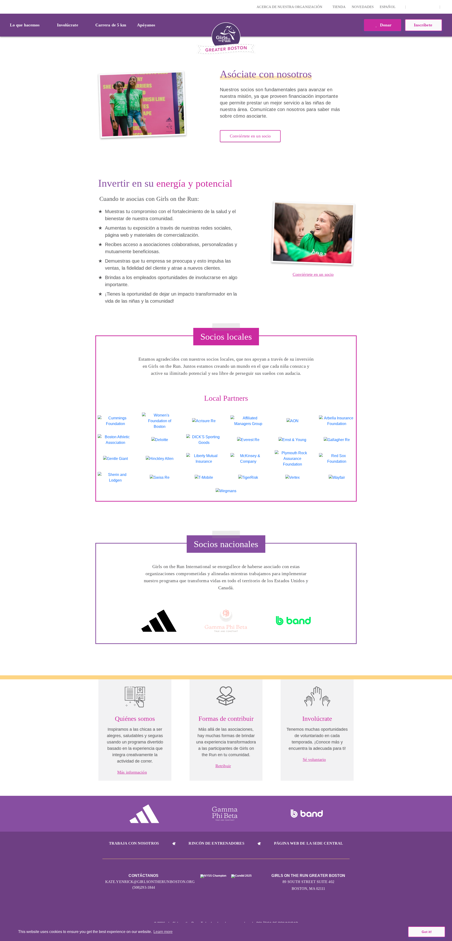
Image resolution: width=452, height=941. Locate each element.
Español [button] (388, 7)
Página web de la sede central (308, 843)
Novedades (363, 7)
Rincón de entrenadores (216, 843)
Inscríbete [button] (423, 25)
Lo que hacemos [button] (25, 25)
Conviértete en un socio (250, 136)
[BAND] (293, 620)
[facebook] (433, 7)
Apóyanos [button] (146, 25)
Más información (132, 772)
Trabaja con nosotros (134, 843)
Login (4, 7)
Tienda (339, 7)
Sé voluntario (314, 759)
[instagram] (411, 7)
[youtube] (426, 7)
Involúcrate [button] (67, 25)
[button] (446, 7)
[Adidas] (159, 620)
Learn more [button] (163, 932)
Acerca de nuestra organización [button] (290, 7)
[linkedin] (419, 7)
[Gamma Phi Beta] (226, 620)
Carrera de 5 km (110, 25)
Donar (385, 25)
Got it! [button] (427, 932)
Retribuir (223, 766)
